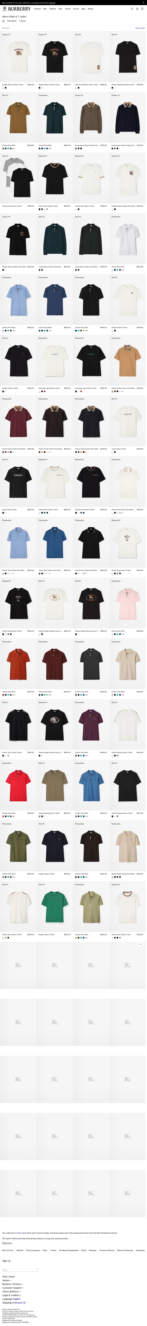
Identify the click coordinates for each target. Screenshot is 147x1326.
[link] (12, 21)
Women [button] (37, 9)
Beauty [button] (91, 9)
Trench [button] (68, 9)
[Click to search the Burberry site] (132, 8)
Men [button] (45, 9)
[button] (52, 2)
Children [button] (52, 9)
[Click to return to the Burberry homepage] (19, 9)
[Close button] (143, 2)
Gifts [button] (60, 9)
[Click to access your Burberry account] (137, 8)
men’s (19, 1233)
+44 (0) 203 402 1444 (9, 1315)
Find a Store (8, 1276)
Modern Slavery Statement (11, 1309)
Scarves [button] (76, 9)
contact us (21, 1315)
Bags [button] (83, 9)
